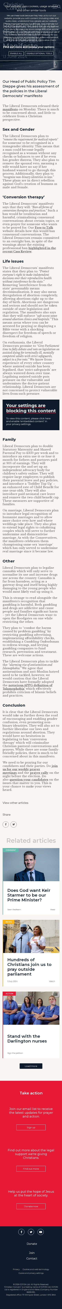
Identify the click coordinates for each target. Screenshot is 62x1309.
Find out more (31, 1168)
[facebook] (6, 824)
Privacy (16, 1269)
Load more (31, 1066)
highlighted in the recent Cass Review (29, 249)
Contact (31, 1258)
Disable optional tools (39, 53)
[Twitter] (31, 1232)
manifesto (10, 109)
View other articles (15, 803)
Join (32, 1253)
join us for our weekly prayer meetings (30, 769)
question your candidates (28, 779)
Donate (32, 1243)
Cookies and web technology (36, 1269)
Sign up (31, 1127)
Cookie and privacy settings (31, 1273)
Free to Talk (44, 227)
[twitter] (14, 824)
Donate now (31, 1206)
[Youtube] (41, 1232)
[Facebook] (21, 1232)
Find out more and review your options (28, 47)
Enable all (16, 53)
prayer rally (39, 772)
